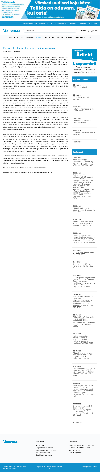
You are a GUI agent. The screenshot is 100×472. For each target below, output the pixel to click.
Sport (47, 37)
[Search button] (75, 30)
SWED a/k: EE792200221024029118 (81, 445)
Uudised (12, 37)
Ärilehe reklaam (60, 24)
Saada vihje (93, 24)
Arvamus (39, 37)
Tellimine (73, 24)
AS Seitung (40, 445)
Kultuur (20, 37)
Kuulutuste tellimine (30, 24)
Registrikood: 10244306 (44, 448)
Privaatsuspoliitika (75, 453)
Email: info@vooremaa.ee (44, 455)
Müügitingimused (75, 450)
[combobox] (48, 31)
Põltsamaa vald (51, 467)
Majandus (30, 37)
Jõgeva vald (41, 467)
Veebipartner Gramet (89, 467)
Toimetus (83, 24)
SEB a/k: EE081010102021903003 (80, 448)
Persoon (69, 37)
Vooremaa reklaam (45, 24)
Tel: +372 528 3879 (43, 453)
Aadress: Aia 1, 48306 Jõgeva (46, 450)
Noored (60, 37)
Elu (53, 37)
